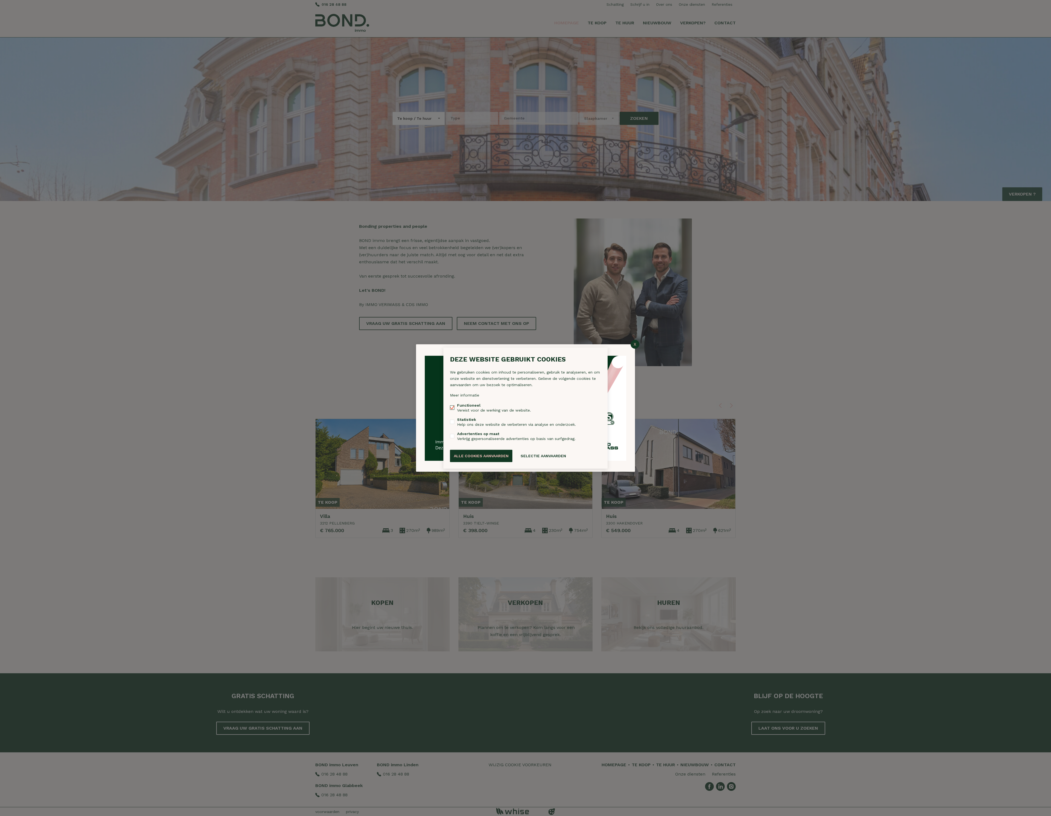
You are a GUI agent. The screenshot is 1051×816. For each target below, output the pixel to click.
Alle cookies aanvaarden (481, 456)
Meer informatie (464, 395)
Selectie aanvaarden (543, 456)
